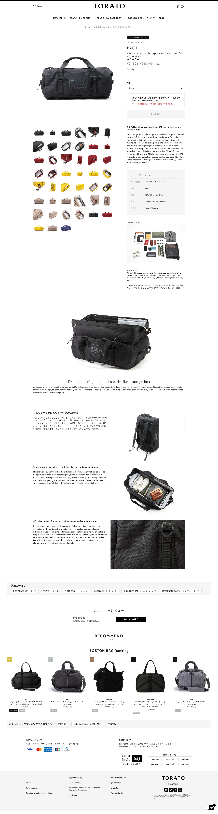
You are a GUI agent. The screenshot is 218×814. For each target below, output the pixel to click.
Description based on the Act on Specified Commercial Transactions (84, 789)
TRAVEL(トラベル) (51, 591)
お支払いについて (34, 740)
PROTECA (112, 724)
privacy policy (116, 783)
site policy (115, 788)
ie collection (73, 795)
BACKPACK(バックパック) (105, 591)
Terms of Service (117, 793)
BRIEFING (109, 699)
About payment (74, 783)
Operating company (118, 778)
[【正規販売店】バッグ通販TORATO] (109, 6)
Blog (162, 18)
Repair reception (32, 788)
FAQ (27, 778)
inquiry (28, 783)
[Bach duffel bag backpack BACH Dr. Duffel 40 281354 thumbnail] (93, 214)
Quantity (130, 69)
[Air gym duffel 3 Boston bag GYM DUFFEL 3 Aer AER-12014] (192, 676)
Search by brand (80, 18)
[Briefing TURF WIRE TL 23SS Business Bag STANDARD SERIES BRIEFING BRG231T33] (109, 676)
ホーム (87, 27)
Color (129, 83)
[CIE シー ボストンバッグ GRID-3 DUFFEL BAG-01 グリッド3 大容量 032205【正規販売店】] (26, 676)
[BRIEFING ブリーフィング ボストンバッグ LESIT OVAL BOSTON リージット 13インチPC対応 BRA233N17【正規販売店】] (150, 676)
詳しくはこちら (178, 288)
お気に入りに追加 (137, 42)
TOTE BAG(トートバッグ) (76, 591)
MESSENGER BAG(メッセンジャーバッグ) (180, 591)
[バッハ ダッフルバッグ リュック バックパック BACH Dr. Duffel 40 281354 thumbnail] (39, 132)
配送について (125, 740)
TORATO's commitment (141, 18)
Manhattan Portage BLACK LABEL (87, 724)
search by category (109, 18)
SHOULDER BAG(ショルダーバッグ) (140, 591)
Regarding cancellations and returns (39, 793)
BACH (132, 48)
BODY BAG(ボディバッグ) (24, 591)
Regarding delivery (75, 778)
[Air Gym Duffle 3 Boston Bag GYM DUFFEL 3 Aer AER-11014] (67, 676)
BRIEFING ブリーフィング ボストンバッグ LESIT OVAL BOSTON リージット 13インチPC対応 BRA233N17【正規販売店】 (150, 704)
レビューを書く (131, 619)
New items (59, 18)
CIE (26, 699)
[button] (133, 59)
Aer (67, 699)
